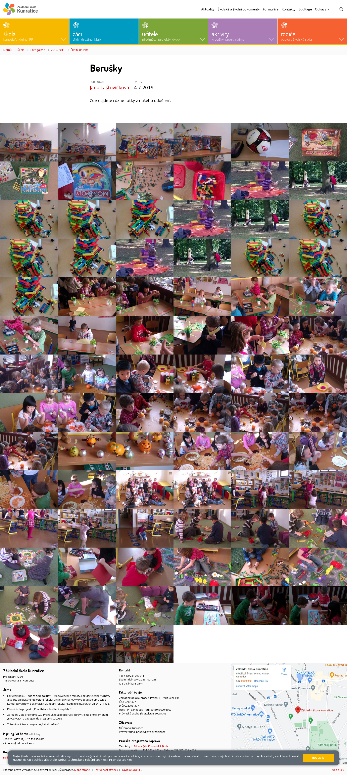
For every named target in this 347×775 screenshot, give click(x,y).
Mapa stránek (82, 770)
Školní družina (80, 50)
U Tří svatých (139, 746)
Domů (7, 50)
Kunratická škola (158, 746)
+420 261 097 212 (13, 739)
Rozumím (318, 758)
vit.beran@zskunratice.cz (18, 743)
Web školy (338, 770)
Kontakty (288, 9)
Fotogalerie (37, 50)
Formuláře (271, 9)
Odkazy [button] (321, 9)
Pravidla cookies (121, 760)
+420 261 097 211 (134, 675)
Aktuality (207, 9)
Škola (20, 50)
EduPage (305, 9)
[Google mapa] (289, 714)
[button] (34, 31)
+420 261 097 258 (146, 679)
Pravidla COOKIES (131, 770)
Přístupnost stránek (106, 770)
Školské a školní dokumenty (239, 9)
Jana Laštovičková (109, 87)
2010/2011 (58, 50)
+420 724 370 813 (34, 739)
